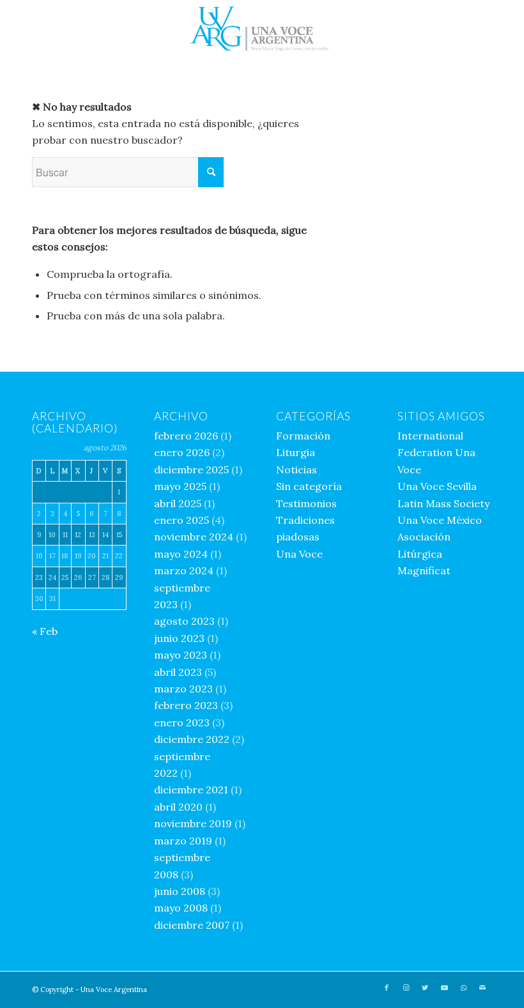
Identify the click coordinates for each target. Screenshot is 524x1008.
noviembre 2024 (193, 536)
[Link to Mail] (482, 987)
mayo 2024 (181, 553)
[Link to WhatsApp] (463, 987)
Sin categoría (309, 486)
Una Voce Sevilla (437, 486)
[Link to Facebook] (386, 987)
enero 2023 (182, 722)
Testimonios (306, 503)
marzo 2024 (183, 570)
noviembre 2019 (193, 823)
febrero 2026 (186, 435)
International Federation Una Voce (436, 452)
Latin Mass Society (443, 503)
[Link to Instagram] (405, 987)
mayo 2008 (181, 907)
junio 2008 (179, 891)
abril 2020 (178, 806)
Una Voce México (439, 520)
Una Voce (299, 553)
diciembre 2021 (191, 789)
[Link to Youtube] (444, 987)
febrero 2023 (186, 705)
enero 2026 (182, 452)
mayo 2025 (180, 486)
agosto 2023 (184, 621)
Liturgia (295, 452)
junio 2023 (179, 638)
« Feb (45, 631)
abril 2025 (177, 503)
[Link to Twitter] (425, 987)
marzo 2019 (183, 840)
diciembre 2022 (191, 739)
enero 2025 (181, 520)
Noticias (296, 469)
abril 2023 (178, 672)
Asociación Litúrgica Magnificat (424, 553)
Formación (303, 435)
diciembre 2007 (191, 925)
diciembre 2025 (191, 469)
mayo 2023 (180, 654)
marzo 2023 (183, 688)
